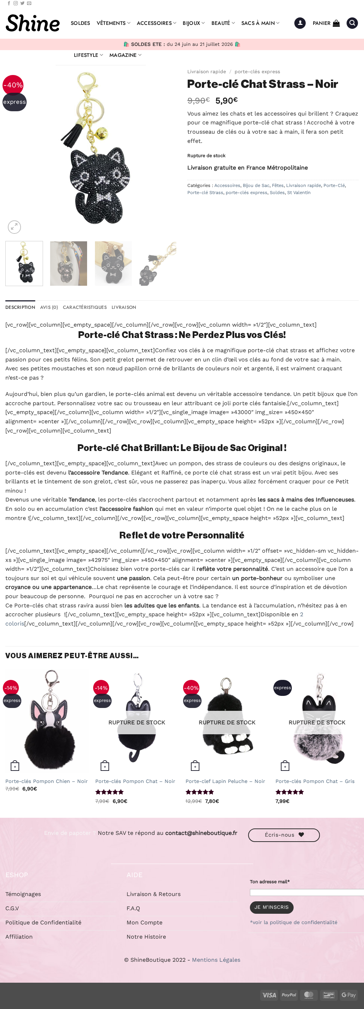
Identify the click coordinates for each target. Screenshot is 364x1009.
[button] (300, 23)
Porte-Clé (334, 185)
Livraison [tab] (124, 307)
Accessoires (154, 23)
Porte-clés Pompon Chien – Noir (46, 781)
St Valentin (299, 192)
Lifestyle (86, 55)
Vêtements (111, 23)
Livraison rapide (206, 71)
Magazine (122, 55)
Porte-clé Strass (205, 192)
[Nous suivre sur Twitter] (22, 3)
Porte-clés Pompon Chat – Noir (135, 781)
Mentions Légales (216, 959)
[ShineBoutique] (32, 23)
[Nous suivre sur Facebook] (9, 3)
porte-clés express (257, 71)
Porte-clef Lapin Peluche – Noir (225, 781)
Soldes (80, 23)
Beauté (221, 23)
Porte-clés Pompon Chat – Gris (315, 781)
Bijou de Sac (256, 185)
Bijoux (191, 23)
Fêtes (278, 185)
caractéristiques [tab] (85, 307)
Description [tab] (20, 307)
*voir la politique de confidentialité (293, 922)
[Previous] (17, 150)
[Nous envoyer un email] (29, 3)
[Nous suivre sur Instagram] (16, 3)
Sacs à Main (258, 23)
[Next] (164, 150)
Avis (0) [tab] (49, 307)
